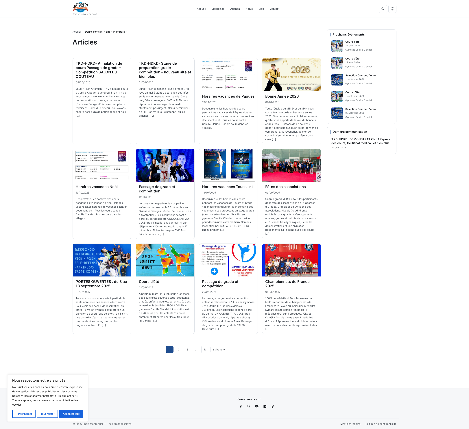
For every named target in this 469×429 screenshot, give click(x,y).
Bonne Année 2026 (282, 96)
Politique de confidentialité (380, 423)
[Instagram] (248, 406)
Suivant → (219, 349)
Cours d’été (149, 281)
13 (205, 349)
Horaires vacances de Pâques (228, 96)
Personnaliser (24, 413)
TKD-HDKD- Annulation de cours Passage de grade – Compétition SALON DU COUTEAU (99, 70)
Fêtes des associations (285, 187)
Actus (249, 8)
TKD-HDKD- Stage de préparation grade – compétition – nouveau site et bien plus (165, 70)
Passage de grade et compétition (157, 189)
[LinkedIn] (265, 406)
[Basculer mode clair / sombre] (392, 9)
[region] (47, 398)
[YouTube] (257, 406)
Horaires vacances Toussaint (227, 187)
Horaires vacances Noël (97, 187)
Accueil (201, 8)
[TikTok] (273, 406)
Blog (261, 8)
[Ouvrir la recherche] (383, 9)
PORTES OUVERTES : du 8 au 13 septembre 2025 (101, 283)
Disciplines (217, 8)
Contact (274, 8)
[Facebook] (240, 406)
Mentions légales (350, 423)
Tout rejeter (47, 413)
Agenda (235, 8)
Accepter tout (71, 413)
